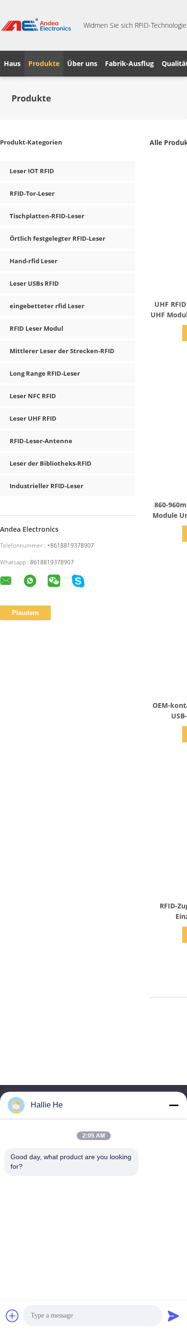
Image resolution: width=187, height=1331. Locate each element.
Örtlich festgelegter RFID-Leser (57, 238)
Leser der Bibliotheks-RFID (51, 463)
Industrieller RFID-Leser (46, 485)
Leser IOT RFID (32, 171)
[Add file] (12, 1315)
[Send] (173, 1315)
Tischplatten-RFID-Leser (47, 216)
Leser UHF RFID (33, 418)
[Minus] (173, 1105)
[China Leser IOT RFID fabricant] (36, 25)
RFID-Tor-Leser (32, 193)
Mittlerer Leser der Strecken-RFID (62, 351)
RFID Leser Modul (36, 328)
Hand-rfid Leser (34, 261)
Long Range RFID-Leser (45, 373)
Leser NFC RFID (33, 395)
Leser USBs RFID (34, 283)
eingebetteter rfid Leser (47, 306)
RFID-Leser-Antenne (41, 440)
